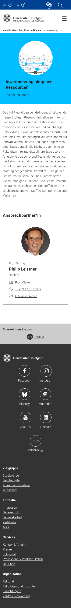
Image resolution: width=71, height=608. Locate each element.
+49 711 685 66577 (28, 289)
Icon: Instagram (46, 371)
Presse (7, 549)
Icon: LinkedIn (45, 417)
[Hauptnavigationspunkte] (64, 18)
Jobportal (9, 554)
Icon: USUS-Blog (35, 441)
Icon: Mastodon (45, 394)
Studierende (11, 475)
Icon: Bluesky (24, 394)
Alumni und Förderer (16, 485)
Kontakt (39, 337)
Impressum (10, 507)
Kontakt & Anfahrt (15, 544)
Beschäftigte (11, 480)
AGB (6, 527)
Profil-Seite (22, 282)
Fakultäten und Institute (19, 586)
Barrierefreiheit (12, 517)
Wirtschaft (10, 490)
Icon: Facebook (24, 371)
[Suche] (60, 5)
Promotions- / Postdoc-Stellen (23, 559)
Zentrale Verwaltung (16, 596)
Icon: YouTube (25, 417)
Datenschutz (11, 512)
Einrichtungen (12, 591)
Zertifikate (9, 522)
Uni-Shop (9, 564)
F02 (18, 4)
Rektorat (8, 581)
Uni (4, 4)
